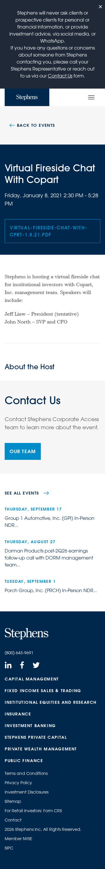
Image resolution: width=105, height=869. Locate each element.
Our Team (23, 451)
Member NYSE (18, 838)
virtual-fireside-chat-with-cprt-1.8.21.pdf (49, 231)
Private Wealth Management (41, 749)
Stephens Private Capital (36, 737)
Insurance (18, 714)
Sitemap (13, 801)
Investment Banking (30, 725)
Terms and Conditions (26, 773)
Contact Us (60, 76)
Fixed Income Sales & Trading (43, 690)
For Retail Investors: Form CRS (33, 810)
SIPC (9, 848)
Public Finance (24, 760)
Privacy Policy (18, 782)
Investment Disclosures (26, 792)
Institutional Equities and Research (51, 702)
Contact (13, 820)
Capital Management (32, 679)
